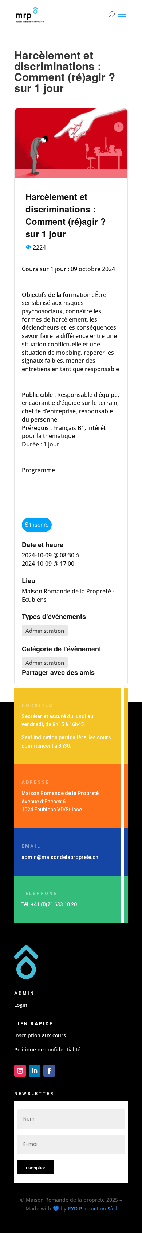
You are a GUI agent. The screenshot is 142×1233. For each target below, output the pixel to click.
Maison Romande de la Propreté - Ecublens (68, 595)
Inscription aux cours (40, 1035)
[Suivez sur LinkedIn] (34, 1071)
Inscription (35, 1167)
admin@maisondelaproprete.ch (59, 857)
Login (20, 1004)
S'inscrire (37, 524)
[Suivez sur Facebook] (49, 1071)
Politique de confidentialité (47, 1049)
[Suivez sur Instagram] (20, 1071)
